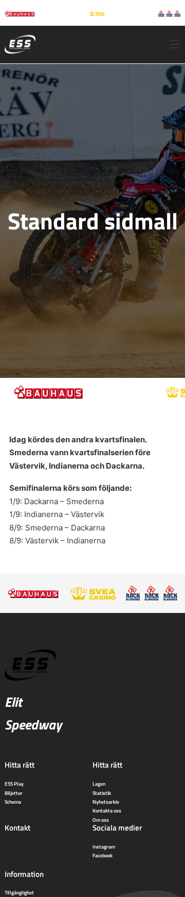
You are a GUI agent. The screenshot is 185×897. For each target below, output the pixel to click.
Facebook (102, 855)
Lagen (98, 783)
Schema (13, 802)
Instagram (103, 846)
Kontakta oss (106, 810)
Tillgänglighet (19, 892)
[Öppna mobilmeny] (175, 44)
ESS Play (14, 783)
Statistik (101, 793)
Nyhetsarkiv (105, 802)
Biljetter (14, 793)
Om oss (100, 820)
